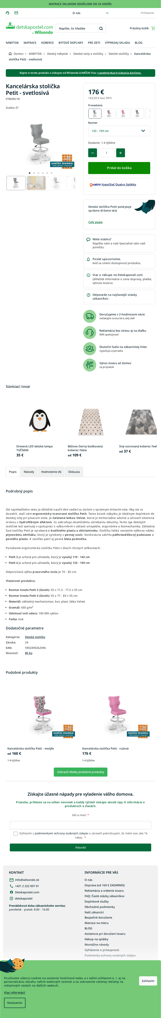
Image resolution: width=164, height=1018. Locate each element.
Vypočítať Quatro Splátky (118, 184)
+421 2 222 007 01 (27, 886)
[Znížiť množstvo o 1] (92, 152)
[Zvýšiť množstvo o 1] (120, 152)
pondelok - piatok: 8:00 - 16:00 (37, 907)
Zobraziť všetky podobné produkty (80, 772)
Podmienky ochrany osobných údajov (110, 955)
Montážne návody (97, 944)
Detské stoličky (35, 637)
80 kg (28, 653)
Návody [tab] (29, 472)
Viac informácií (14, 992)
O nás (76, 13)
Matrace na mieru (97, 923)
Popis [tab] (13, 472)
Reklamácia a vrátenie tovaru (104, 890)
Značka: (12, 107)
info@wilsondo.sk (27, 880)
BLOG (88, 928)
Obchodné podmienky (100, 907)
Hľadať (100, 28)
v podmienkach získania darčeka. (119, 73)
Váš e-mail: (80, 815)
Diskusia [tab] (74, 472)
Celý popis (95, 222)
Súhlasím (148, 981)
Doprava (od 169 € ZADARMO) (105, 885)
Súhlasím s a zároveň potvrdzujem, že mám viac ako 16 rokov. (83, 835)
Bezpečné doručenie (98, 917)
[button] (29, 173)
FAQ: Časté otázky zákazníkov (104, 896)
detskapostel (23, 898)
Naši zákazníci (94, 912)
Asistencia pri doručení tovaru (105, 934)
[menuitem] (12, 43)
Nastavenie (14, 1003)
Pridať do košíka (119, 168)
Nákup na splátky (96, 939)
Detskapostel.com (27, 892)
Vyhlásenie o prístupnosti (102, 950)
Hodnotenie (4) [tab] (51, 472)
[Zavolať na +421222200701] (10, 13)
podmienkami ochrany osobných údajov (61, 833)
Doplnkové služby (97, 901)
